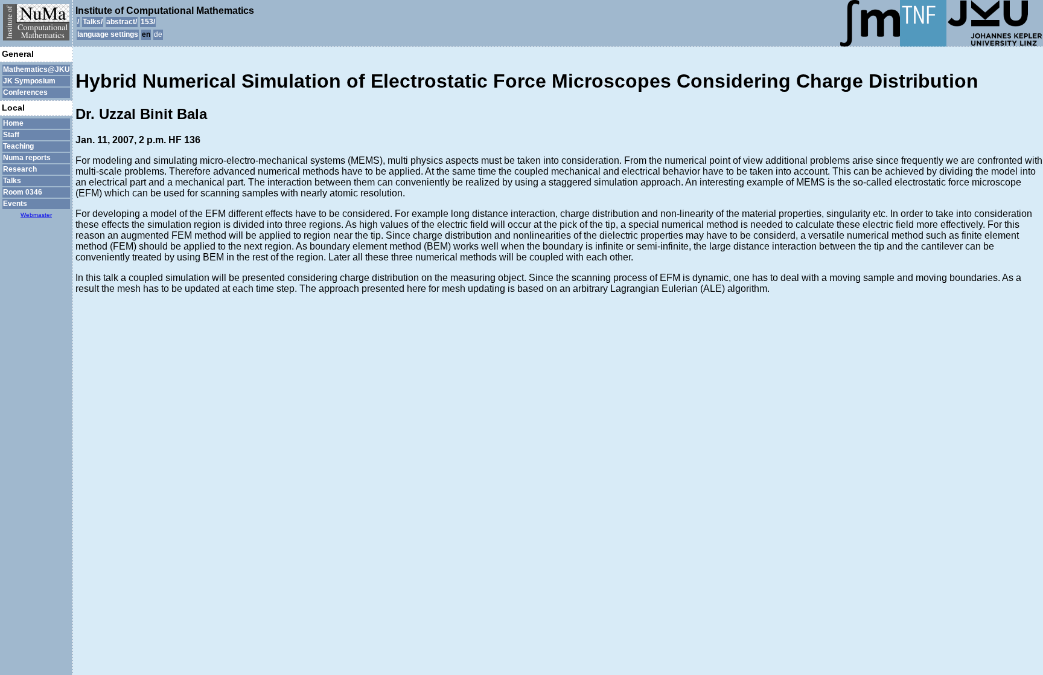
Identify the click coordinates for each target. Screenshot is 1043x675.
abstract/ (121, 22)
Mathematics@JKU (36, 69)
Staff (11, 135)
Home (13, 123)
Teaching (18, 146)
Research (20, 169)
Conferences (25, 92)
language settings (107, 34)
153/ (148, 22)
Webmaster (36, 215)
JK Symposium (29, 81)
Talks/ (93, 22)
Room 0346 (22, 192)
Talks (12, 180)
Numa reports (27, 157)
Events (15, 203)
